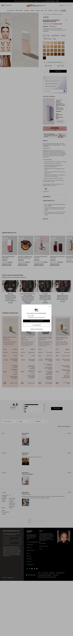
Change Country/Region (36, 329)
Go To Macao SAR (36, 325)
